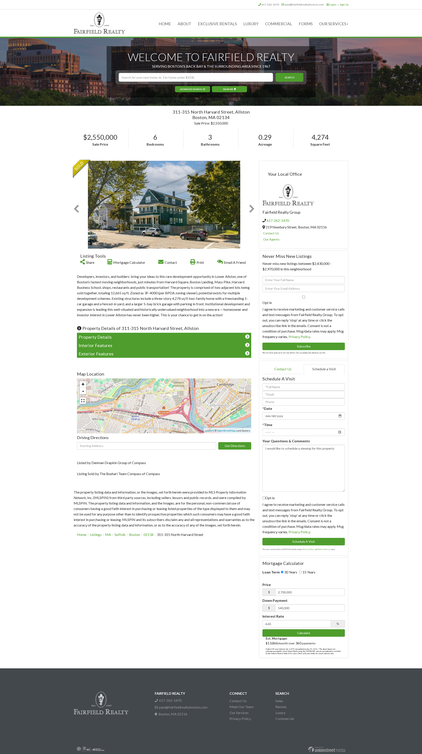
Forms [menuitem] (306, 24)
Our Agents (271, 239)
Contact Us (271, 233)
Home (81, 534)
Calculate (303, 633)
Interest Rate (273, 616)
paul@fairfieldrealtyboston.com (304, 4)
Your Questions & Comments (286, 441)
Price (266, 584)
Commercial (284, 718)
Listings (96, 534)
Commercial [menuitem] (278, 24)
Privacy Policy (299, 337)
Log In (332, 4)
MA (108, 534)
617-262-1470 (270, 4)
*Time (267, 425)
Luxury (280, 713)
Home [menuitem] (165, 24)
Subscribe (304, 346)
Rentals (281, 707)
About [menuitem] (184, 24)
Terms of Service (324, 549)
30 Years (290, 572)
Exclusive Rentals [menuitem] (217, 24)
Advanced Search (191, 89)
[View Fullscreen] (83, 400)
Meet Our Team (241, 707)
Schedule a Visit (324, 369)
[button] (289, 77)
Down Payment (274, 600)
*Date (267, 408)
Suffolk (120, 534)
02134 (148, 534)
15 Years (308, 572)
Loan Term (271, 572)
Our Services (239, 713)
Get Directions (235, 446)
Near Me (228, 89)
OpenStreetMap (226, 430)
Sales (279, 701)
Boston (134, 534)
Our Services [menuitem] (332, 24)
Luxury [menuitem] (250, 24)
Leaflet (209, 430)
